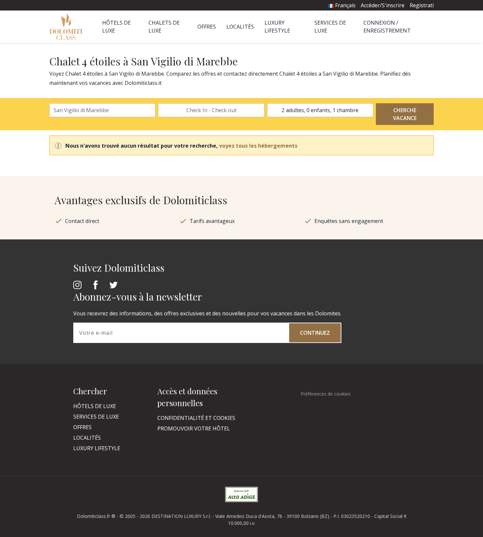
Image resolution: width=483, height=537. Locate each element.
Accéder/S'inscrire (382, 5)
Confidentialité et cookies (196, 418)
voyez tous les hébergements (258, 145)
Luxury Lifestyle (96, 448)
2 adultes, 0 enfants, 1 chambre (320, 110)
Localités (240, 26)
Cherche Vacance (405, 114)
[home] (67, 26)
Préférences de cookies (326, 394)
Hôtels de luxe (94, 406)
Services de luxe (96, 416)
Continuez (315, 332)
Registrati (422, 5)
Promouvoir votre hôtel (193, 428)
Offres (206, 26)
